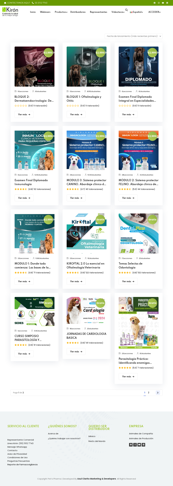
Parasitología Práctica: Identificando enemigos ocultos (134, 361)
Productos (60, 12)
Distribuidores (78, 12)
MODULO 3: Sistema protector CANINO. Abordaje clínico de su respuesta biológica (86, 182)
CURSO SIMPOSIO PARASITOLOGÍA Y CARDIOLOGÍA (27, 338)
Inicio (33, 12)
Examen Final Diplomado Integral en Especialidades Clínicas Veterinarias (136, 99)
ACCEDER (153, 12)
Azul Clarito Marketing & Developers (96, 478)
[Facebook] (154, 3)
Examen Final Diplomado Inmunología (31, 182)
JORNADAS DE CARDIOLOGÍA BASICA (86, 336)
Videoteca (117, 12)
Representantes (98, 12)
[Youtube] (163, 3)
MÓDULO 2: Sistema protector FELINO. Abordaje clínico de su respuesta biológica (139, 182)
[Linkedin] (167, 3)
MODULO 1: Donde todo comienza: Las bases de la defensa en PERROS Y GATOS (34, 266)
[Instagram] (158, 3)
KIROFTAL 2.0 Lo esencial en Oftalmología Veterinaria (85, 265)
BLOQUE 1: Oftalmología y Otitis (84, 99)
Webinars (45, 12)
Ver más (22, 114)
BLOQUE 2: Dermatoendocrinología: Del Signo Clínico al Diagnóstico (33, 99)
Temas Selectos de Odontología (130, 265)
